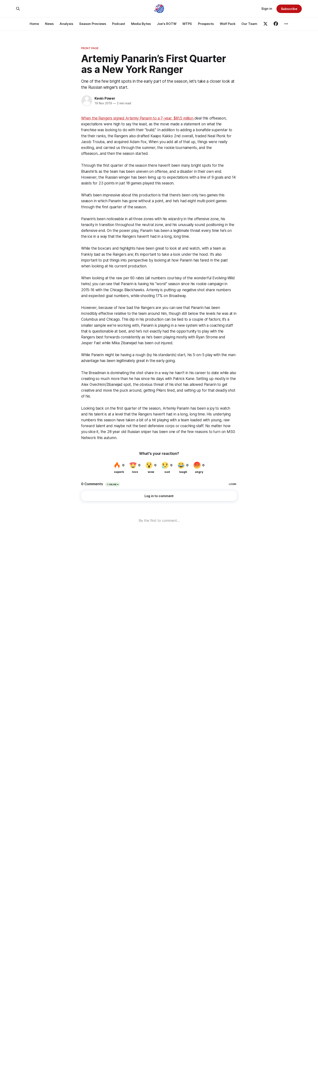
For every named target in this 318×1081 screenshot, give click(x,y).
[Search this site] (18, 8)
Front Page (89, 48)
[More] (286, 23)
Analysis (66, 24)
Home (34, 24)
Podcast (118, 24)
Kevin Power (105, 98)
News (49, 24)
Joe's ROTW (167, 24)
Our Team (249, 24)
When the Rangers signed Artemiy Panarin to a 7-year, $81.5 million (137, 118)
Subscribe (289, 9)
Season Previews (92, 24)
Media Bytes (141, 24)
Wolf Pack (227, 24)
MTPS (187, 24)
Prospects (206, 24)
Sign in (266, 8)
